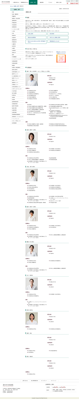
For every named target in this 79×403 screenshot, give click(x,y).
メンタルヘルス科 (15, 29)
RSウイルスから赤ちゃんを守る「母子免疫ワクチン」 (36, 42)
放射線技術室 (14, 103)
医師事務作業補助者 (16, 114)
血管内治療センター (16, 71)
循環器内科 (14, 26)
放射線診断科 (14, 61)
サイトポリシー (44, 380)
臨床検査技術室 (15, 101)
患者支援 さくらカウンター (17, 116)
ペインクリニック (15, 118)
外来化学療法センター (16, 86)
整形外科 (14, 35)
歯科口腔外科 (14, 69)
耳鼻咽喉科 (14, 56)
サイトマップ (53, 380)
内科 (13, 12)
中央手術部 (14, 90)
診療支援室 (14, 112)
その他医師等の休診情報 (58, 391)
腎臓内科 (14, 16)
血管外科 (14, 46)
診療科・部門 (16, 6)
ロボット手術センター (16, 120)
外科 (13, 33)
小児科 (13, 31)
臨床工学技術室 (15, 105)
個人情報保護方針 (34, 380)
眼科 (13, 54)
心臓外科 (14, 44)
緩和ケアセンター (15, 78)
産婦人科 (14, 52)
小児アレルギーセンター (17, 88)
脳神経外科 (14, 39)
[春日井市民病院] (6, 2)
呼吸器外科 (14, 41)
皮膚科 (13, 48)
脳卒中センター (15, 73)
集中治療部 (14, 93)
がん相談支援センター (16, 76)
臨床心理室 (14, 108)
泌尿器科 (14, 50)
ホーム (11, 6)
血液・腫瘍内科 (15, 14)
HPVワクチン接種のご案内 (55, 37)
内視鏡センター (15, 84)
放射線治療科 (14, 63)
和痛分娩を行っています (54, 41)
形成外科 (14, 37)
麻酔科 (13, 65)
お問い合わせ (25, 380)
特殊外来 (14, 95)
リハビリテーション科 (16, 58)
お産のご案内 (30, 33)
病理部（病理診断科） (16, 67)
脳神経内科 (14, 20)
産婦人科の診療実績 (32, 37)
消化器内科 (14, 24)
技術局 (13, 99)
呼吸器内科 (14, 22)
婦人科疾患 (52, 33)
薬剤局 (13, 97)
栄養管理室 (14, 110)
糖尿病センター (15, 82)
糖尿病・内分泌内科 (16, 18)
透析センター (14, 80)
